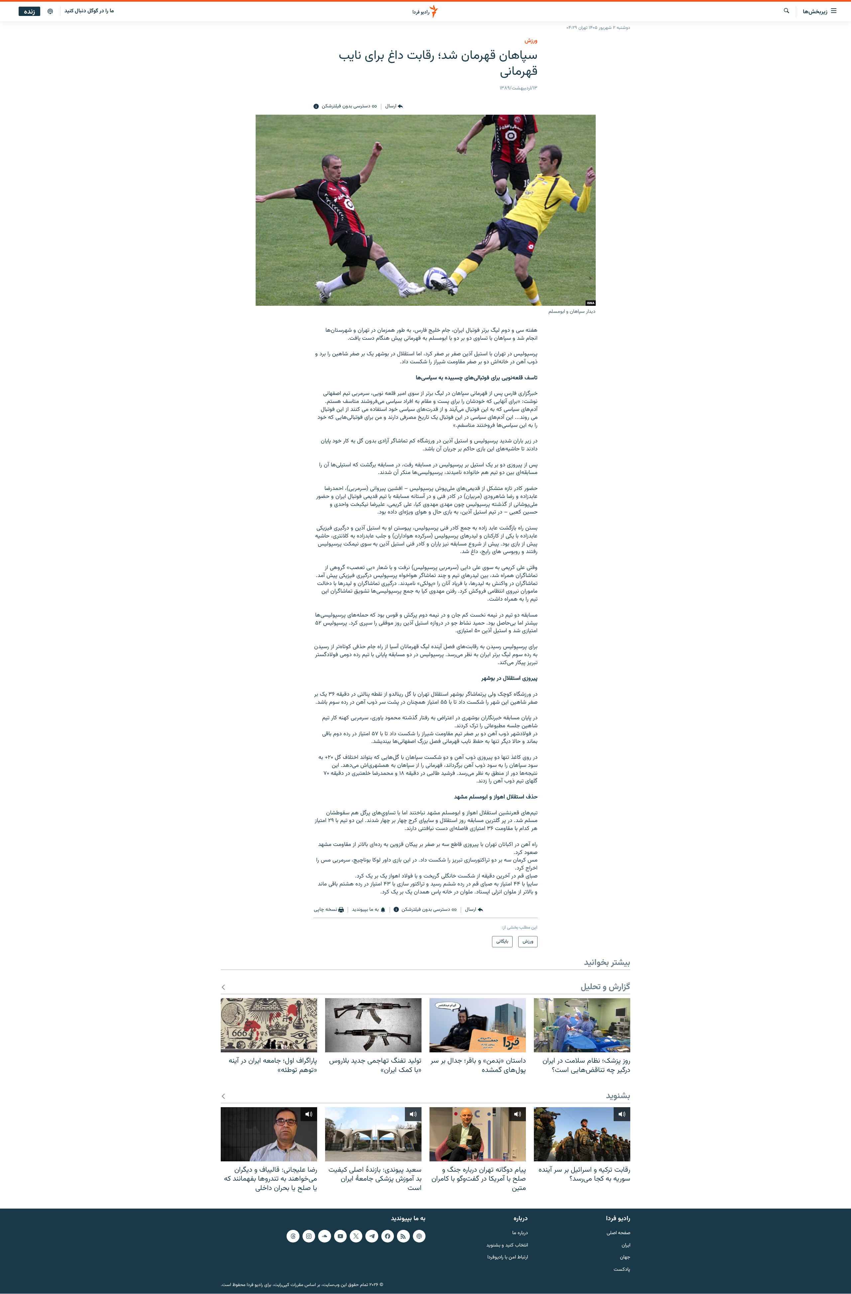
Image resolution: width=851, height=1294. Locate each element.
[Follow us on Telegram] (371, 1236)
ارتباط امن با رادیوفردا (507, 1257)
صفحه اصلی (618, 1233)
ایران (626, 1245)
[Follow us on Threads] (293, 1236)
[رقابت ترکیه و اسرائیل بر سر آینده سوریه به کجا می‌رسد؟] (582, 1134)
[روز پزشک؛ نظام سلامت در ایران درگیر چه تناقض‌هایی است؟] (582, 1025)
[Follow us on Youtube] (340, 1236)
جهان (625, 1257)
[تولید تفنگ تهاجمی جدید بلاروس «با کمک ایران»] (373, 1025)
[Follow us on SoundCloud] (324, 1236)
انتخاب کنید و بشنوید (507, 1245)
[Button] (394, 107)
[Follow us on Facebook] (387, 1236)
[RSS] (403, 1236)
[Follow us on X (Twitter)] (356, 1236)
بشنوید (618, 1096)
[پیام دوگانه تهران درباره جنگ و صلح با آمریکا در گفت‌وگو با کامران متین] (477, 1134)
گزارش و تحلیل (605, 987)
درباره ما (520, 1233)
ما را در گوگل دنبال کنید (89, 11)
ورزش (531, 41)
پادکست (622, 1270)
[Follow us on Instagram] (309, 1236)
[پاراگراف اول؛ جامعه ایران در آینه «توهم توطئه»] (269, 1025)
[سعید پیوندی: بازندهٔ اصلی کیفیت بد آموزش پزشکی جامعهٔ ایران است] (373, 1134)
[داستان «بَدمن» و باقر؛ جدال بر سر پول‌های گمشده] (477, 1025)
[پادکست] (50, 12)
